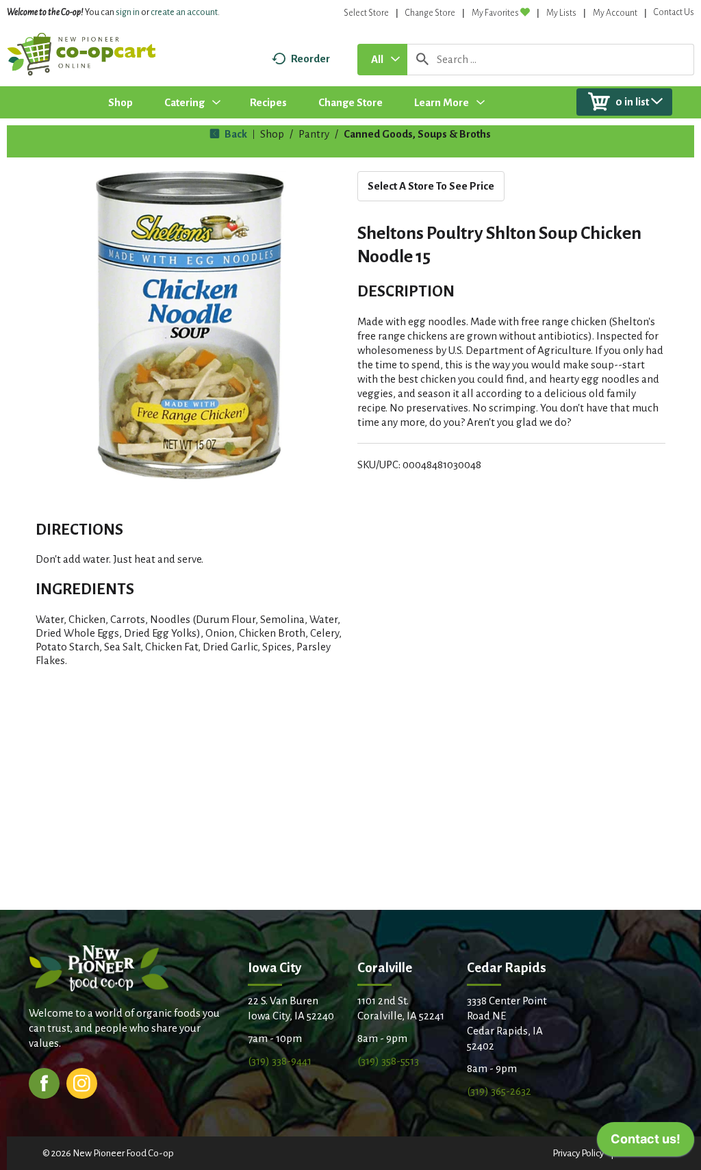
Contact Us (674, 12)
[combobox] (382, 59)
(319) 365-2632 (499, 1091)
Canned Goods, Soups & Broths (417, 134)
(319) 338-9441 (279, 1061)
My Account (615, 13)
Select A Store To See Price (431, 186)
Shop (272, 134)
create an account (184, 12)
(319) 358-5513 (388, 1061)
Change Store (430, 13)
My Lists (561, 13)
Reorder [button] (310, 58)
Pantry (313, 134)
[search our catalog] (422, 59)
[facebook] (44, 1082)
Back (234, 134)
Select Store (366, 13)
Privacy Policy (578, 1153)
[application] (645, 1142)
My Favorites (495, 13)
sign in (128, 12)
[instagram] (81, 1082)
